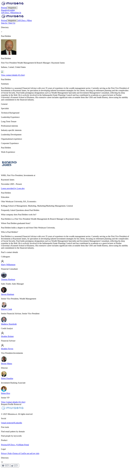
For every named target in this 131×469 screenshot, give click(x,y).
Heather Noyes (7, 349)
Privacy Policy (7, 453)
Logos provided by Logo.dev (13, 188)
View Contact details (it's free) (13, 402)
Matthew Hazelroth (9, 324)
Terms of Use (18, 453)
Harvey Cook (6, 309)
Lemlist (12, 10)
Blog (13, 13)
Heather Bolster (7, 336)
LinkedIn (18, 423)
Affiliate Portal (23, 445)
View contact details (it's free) (13, 75)
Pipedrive (5, 10)
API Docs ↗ (6, 13)
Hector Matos (6, 363)
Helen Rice (5, 393)
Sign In (18, 13)
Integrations (12, 8)
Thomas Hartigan (8, 279)
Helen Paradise (7, 378)
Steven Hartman (7, 294)
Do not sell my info (31, 453)
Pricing (4, 8)
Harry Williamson (8, 264)
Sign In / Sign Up (8, 23)
